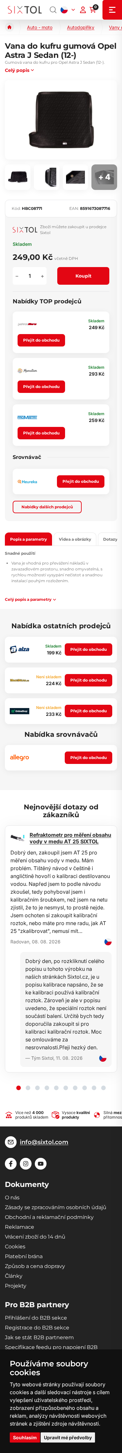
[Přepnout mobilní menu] (112, 10)
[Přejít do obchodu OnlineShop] (19, 711)
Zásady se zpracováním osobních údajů (55, 1207)
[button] (18, 1088)
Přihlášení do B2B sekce (36, 1318)
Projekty (15, 1286)
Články (13, 1276)
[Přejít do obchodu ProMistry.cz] (27, 417)
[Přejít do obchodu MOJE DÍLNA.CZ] (19, 680)
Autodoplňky (80, 27)
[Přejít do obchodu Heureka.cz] (27, 482)
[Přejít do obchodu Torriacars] (27, 324)
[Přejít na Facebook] (11, 1164)
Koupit (83, 276)
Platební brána (24, 1256)
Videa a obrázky (75, 539)
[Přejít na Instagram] (26, 1164)
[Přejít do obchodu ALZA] (19, 649)
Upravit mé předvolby (68, 1437)
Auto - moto (39, 27)
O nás (12, 1197)
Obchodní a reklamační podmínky (49, 1217)
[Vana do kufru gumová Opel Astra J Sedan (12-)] (61, 120)
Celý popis (17, 70)
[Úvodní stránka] (9, 27)
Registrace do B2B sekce (37, 1328)
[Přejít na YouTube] (41, 1164)
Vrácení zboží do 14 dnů (35, 1237)
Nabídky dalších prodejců (47, 506)
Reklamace (19, 1227)
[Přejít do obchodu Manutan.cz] (27, 370)
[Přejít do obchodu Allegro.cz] (19, 757)
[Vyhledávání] (53, 9)
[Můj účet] (83, 10)
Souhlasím (25, 1437)
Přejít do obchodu (41, 340)
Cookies (15, 1246)
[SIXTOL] (25, 9)
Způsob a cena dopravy (35, 1266)
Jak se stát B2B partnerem (39, 1337)
